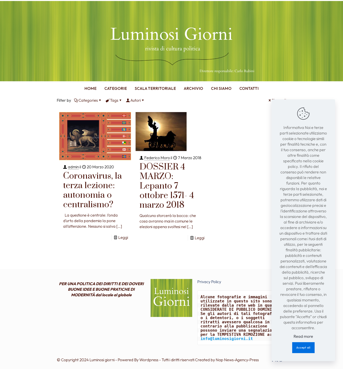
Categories (88, 100)
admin (73, 166)
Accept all (303, 347)
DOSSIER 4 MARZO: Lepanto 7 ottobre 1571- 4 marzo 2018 (167, 186)
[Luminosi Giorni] (171, 41)
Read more (303, 336)
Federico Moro (157, 157)
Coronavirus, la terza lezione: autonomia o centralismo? (92, 190)
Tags (114, 100)
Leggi (123, 237)
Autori (135, 100)
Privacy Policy (209, 281)
